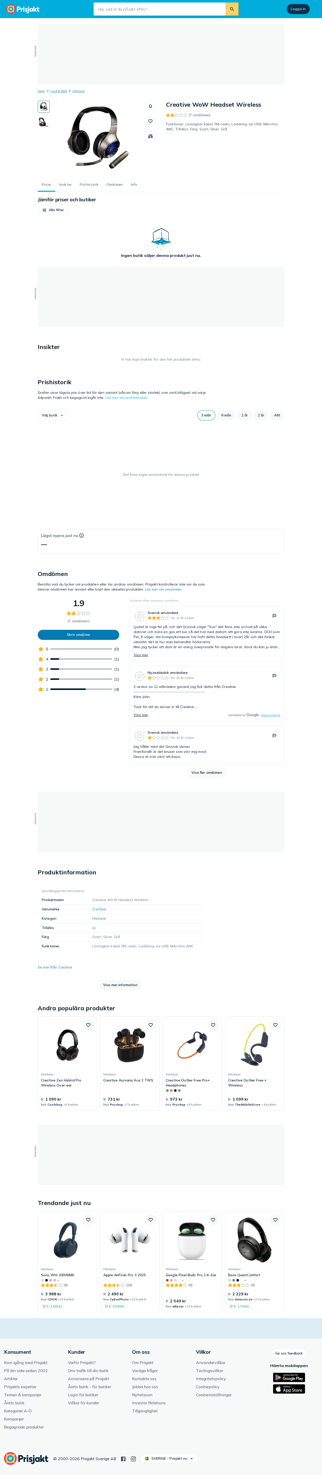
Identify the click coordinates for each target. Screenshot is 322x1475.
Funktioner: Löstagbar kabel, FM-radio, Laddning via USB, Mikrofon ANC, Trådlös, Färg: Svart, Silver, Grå (222, 126)
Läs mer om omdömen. (164, 589)
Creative (99, 909)
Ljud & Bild (59, 91)
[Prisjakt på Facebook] (123, 1458)
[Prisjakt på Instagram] (133, 1458)
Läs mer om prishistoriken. (127, 397)
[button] (150, 106)
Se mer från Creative (55, 967)
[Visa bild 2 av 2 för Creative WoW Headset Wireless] (44, 122)
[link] (206, 634)
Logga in (298, 9)
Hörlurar (78, 91)
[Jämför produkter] (150, 136)
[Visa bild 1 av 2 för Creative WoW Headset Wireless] (44, 107)
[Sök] (231, 9)
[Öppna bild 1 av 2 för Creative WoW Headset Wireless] (97, 138)
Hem (41, 91)
